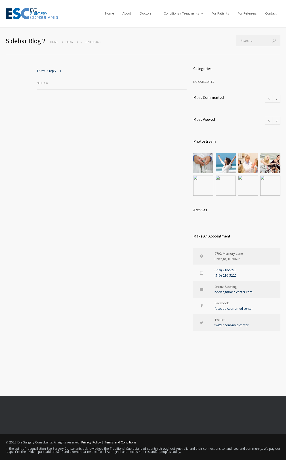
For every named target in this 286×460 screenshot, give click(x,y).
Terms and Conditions (120, 442)
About (126, 13)
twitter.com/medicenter (231, 325)
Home (109, 13)
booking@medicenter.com (233, 292)
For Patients (220, 13)
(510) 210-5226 (225, 275)
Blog (69, 42)
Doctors (145, 13)
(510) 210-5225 (225, 270)
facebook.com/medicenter (233, 308)
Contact (271, 13)
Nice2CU (42, 83)
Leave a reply (46, 71)
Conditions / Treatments (181, 13)
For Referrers (247, 13)
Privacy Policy (91, 442)
